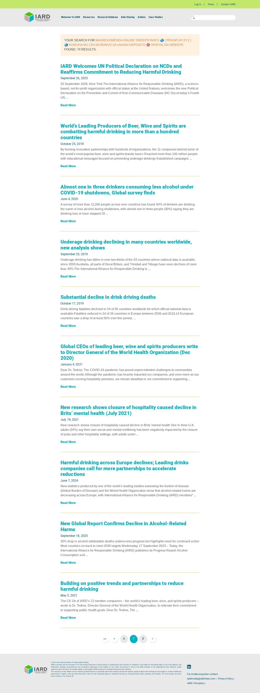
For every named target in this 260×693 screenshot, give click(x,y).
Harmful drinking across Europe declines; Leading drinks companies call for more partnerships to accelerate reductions (125, 468)
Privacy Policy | (226, 678)
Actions (142, 17)
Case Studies (156, 17)
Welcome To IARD (70, 17)
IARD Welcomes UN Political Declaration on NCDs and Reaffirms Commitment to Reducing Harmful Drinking (121, 69)
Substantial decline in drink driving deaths (108, 297)
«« (104, 638)
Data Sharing (128, 17)
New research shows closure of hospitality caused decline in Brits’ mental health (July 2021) (128, 410)
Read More (68, 105)
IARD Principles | (196, 683)
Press (211, 4)
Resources (89, 17)
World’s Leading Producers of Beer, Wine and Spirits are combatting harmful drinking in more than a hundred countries (123, 131)
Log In (197, 4)
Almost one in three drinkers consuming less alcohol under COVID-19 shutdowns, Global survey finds (127, 190)
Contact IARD (228, 4)
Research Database (108, 17)
